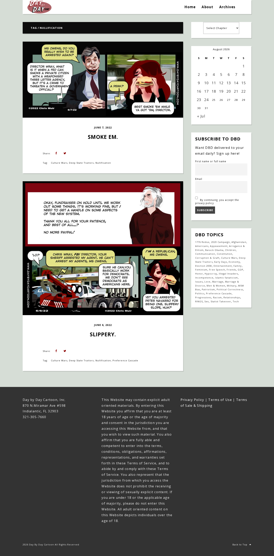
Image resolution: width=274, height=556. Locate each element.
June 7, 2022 (103, 127)
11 (214, 82)
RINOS (199, 301)
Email (198, 178)
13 (228, 82)
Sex (206, 301)
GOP (240, 269)
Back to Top (239, 544)
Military (231, 285)
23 (199, 99)
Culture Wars (59, 162)
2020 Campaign (220, 241)
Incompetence (204, 277)
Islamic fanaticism (226, 277)
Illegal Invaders (228, 273)
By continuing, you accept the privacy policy (217, 201)
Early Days (220, 261)
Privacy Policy (192, 400)
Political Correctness (230, 289)
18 (214, 91)
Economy (234, 261)
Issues (199, 281)
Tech (236, 301)
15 (243, 82)
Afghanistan (238, 241)
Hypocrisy (211, 273)
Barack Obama (214, 249)
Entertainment (223, 265)
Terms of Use (220, 400)
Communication (205, 253)
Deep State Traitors (81, 162)
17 (206, 91)
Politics (199, 293)
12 (221, 82)
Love (207, 281)
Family (237, 265)
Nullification (103, 162)
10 (206, 82)
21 (236, 91)
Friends (231, 269)
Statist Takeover (221, 301)
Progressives (203, 297)
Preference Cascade (125, 360)
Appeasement (218, 245)
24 (206, 99)
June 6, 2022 (103, 325)
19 (221, 91)
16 (199, 91)
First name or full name (210, 161)
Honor (199, 273)
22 (243, 91)
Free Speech (217, 269)
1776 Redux (202, 241)
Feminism (201, 269)
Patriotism (208, 289)
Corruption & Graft (207, 257)
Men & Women (216, 285)
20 (228, 91)
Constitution (224, 253)
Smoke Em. (103, 136)
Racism (217, 297)
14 (236, 82)
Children (230, 249)
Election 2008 (203, 265)
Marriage (217, 281)
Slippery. (103, 334)
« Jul (201, 116)
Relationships (232, 297)
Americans (201, 245)
